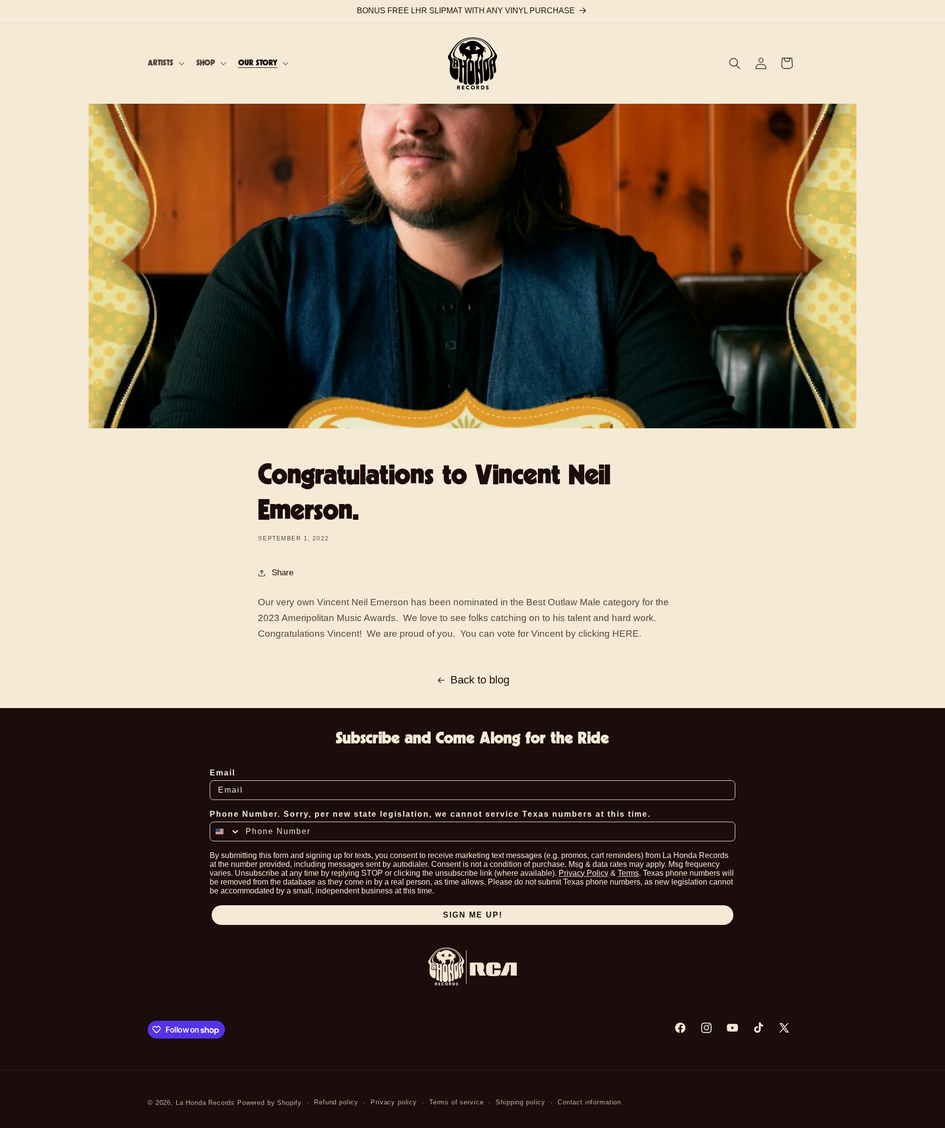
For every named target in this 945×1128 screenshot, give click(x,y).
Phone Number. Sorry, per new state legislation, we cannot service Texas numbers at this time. (430, 814)
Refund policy (336, 1102)
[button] (165, 63)
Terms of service (456, 1102)
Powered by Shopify (269, 1102)
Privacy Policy (583, 873)
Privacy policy (394, 1102)
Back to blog (479, 680)
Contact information (589, 1102)
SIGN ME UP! (473, 915)
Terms (628, 873)
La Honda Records (205, 1102)
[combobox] (225, 831)
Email (222, 773)
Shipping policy (520, 1102)
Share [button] (282, 572)
